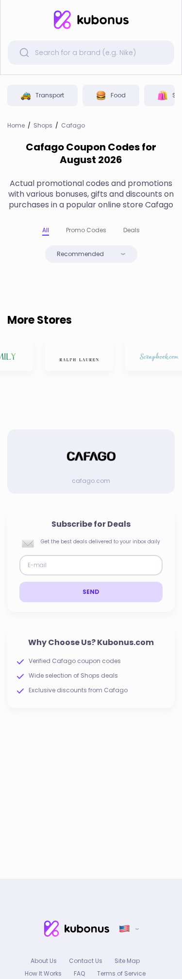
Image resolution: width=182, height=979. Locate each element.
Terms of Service (121, 973)
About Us (44, 961)
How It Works (43, 973)
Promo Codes (86, 230)
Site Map (127, 961)
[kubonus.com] (91, 20)
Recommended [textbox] (80, 254)
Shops (42, 126)
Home (16, 126)
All (45, 230)
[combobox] (91, 254)
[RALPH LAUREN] (78, 355)
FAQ (79, 973)
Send (91, 592)
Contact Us (85, 961)
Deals (131, 230)
